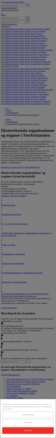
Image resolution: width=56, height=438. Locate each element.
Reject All (28, 422)
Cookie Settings (28, 415)
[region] (28, 418)
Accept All (28, 430)
